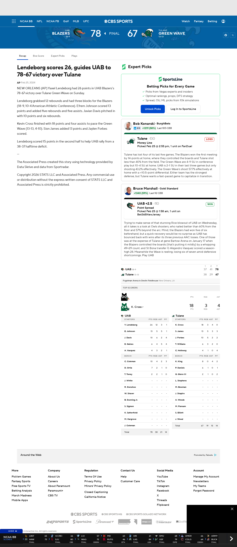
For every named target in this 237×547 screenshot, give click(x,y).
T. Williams (180, 344)
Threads (162, 500)
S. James (179, 331)
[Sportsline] (82, 521)
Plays (74, 56)
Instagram (163, 486)
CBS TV (53, 495)
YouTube (162, 476)
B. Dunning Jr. (131, 400)
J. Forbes (179, 338)
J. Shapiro (180, 394)
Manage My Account (206, 476)
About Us (54, 476)
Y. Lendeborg (130, 325)
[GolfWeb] (183, 522)
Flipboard (163, 505)
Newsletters (201, 481)
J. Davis (128, 338)
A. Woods (180, 400)
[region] (212, 519)
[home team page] (148, 33)
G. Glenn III (180, 374)
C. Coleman (130, 362)
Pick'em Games (21, 476)
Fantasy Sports (21, 481)
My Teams (199, 486)
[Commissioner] (127, 520)
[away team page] (80, 33)
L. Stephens (181, 381)
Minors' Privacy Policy (97, 486)
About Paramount (59, 486)
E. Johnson (129, 331)
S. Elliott (179, 413)
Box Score (38, 56)
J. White (128, 381)
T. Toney (128, 374)
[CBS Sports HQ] (111, 514)
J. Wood (179, 419)
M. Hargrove (130, 419)
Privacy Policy (92, 481)
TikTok (161, 481)
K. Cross (136, 307)
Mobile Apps (20, 500)
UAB (67, 30)
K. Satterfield (130, 413)
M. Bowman (180, 387)
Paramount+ (55, 490)
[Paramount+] (105, 521)
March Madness (22, 495)
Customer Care (130, 481)
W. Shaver (129, 394)
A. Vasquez (129, 351)
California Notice (95, 497)
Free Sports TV (21, 486)
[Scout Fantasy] (164, 521)
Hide (11, 531)
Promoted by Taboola (203, 455)
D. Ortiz (128, 368)
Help (124, 476)
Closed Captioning (96, 492)
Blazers (61, 33)
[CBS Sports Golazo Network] (146, 514)
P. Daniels (180, 368)
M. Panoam (180, 406)
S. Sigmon (129, 406)
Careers (53, 481)
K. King (178, 362)
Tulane (163, 30)
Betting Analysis (22, 490)
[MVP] (146, 520)
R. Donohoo (130, 387)
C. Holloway (181, 351)
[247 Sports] (57, 521)
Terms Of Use (93, 476)
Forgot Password (203, 490)
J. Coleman (129, 426)
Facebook (163, 490)
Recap (22, 56)
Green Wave (172, 33)
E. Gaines (128, 344)
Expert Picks (58, 56)
